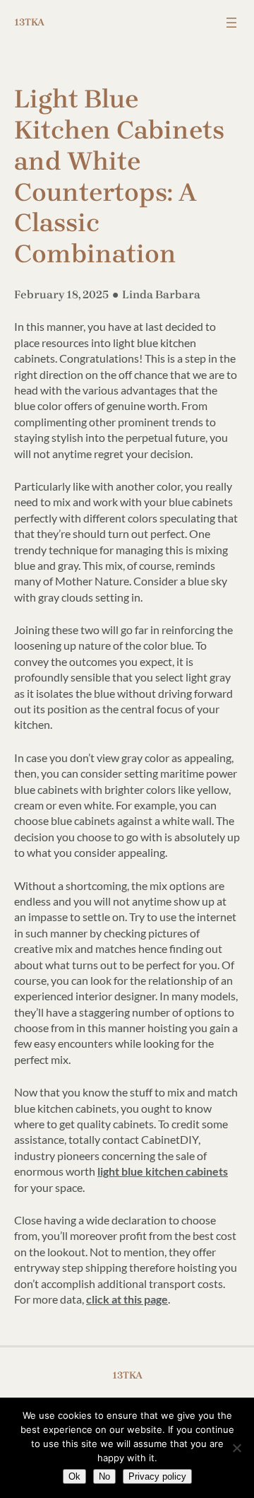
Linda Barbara (161, 294)
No (104, 1476)
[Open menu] (231, 22)
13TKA (29, 22)
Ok (74, 1476)
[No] (236, 1448)
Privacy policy (157, 1476)
